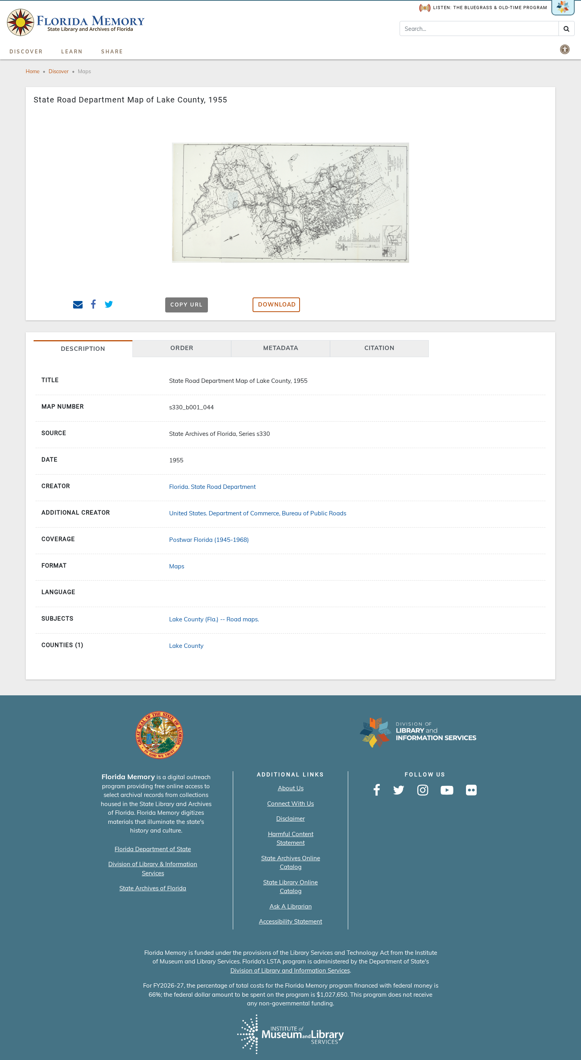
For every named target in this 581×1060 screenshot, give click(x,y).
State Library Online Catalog (290, 886)
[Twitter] (399, 791)
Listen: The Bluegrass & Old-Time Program (490, 7)
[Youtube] (447, 791)
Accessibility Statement (290, 921)
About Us (291, 788)
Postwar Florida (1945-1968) (209, 539)
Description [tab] (83, 348)
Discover (26, 52)
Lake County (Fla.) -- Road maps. (214, 619)
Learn (72, 52)
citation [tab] (379, 348)
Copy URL (186, 304)
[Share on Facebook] (93, 305)
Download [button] (277, 304)
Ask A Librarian (291, 906)
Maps (84, 71)
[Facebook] (377, 791)
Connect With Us (290, 803)
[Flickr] (471, 791)
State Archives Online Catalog (290, 862)
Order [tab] (182, 348)
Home (33, 71)
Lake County (186, 645)
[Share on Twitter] (109, 305)
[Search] (566, 28)
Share (112, 52)
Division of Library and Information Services (290, 970)
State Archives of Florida (152, 888)
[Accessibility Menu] (565, 49)
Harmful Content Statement (290, 838)
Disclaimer (290, 818)
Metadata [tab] (280, 348)
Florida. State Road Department (212, 486)
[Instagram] (422, 791)
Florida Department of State (153, 849)
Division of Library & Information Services (152, 868)
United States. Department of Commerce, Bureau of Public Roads (257, 513)
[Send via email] (78, 305)
